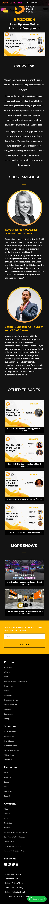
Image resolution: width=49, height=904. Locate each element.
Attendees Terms (12, 879)
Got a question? (39, 899)
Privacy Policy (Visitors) (15, 892)
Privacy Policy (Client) (14, 883)
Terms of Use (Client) (14, 887)
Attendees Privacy (13, 874)
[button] (24, 44)
